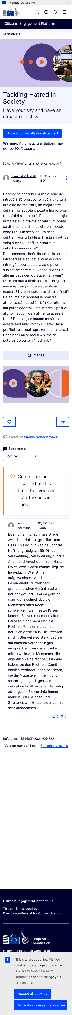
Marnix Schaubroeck (41, 437)
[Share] (62, 422)
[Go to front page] (11, 12)
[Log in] (37, 12)
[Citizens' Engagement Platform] (36, 938)
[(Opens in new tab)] (36, 384)
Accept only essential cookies (42, 1005)
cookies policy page (30, 965)
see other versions (54, 745)
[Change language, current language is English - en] (46, 12)
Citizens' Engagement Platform (25, 901)
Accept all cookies (32, 994)
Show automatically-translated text (32, 133)
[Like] (9, 422)
